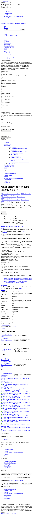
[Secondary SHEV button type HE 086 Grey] (5, 427)
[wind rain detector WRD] (8, 391)
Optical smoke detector (17, 153)
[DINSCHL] (4, 383)
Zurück (3, 290)
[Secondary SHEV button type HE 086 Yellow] (12, 388)
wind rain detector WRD (22, 391)
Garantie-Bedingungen (10, 463)
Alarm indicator (15, 156)
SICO (5, 168)
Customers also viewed (7, 400)
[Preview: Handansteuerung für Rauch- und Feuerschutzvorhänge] (16, 198)
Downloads (20, 226)
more (23, 231)
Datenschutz (7, 17)
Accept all (8, 513)
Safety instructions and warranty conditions (15, 281)
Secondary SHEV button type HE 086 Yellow (15, 389)
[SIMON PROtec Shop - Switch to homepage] (13, 23)
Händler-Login (8, 13)
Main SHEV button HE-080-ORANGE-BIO (15, 421)
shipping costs (6, 484)
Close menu (7, 133)
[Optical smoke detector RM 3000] (15, 393)
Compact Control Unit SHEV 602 (20, 399)
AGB (5, 19)
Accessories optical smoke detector (20, 162)
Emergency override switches (19, 151)
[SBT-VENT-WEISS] (5, 414)
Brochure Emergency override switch (6, 340)
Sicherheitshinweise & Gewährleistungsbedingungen (18, 279)
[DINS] (3, 423)
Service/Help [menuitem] (12, 14)
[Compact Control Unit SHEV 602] (6, 399)
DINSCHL (11, 383)
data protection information (16, 480)
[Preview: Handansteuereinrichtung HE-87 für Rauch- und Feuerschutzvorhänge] (16, 195)
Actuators (6, 142)
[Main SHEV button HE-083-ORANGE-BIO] (6, 417)
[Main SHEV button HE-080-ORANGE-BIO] (12, 420)
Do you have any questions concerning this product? (18, 278)
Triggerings (7, 145)
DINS (7, 423)
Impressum (7, 20)
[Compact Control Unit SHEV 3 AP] (15, 396)
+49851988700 (5, 439)
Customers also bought (14, 378)
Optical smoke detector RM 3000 (9, 394)
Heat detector (14, 154)
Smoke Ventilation (12, 147)
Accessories (4, 378)
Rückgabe (6, 454)
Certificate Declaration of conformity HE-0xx (6, 360)
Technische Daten (12, 226)
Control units (7, 144)
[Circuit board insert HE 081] (13, 424)
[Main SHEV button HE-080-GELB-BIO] (12, 411)
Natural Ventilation (12, 163)
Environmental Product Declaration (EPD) (6, 365)
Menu (5, 26)
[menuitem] (18, 12)
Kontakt (6, 14)
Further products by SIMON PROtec (14, 282)
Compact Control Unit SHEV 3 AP (10, 397)
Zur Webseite (4, 1)
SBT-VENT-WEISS (14, 414)
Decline (3, 513)
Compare (3, 212)
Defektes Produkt (8, 449)
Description (4, 226)
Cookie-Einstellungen (10, 11)
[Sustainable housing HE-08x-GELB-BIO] (11, 384)
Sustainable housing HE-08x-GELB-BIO (14, 385)
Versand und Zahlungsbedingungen (13, 16)
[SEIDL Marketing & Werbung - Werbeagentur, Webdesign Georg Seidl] (2, 503)
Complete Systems (9, 166)
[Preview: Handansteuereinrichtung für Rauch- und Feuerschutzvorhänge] (16, 201)
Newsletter (7, 464)
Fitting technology (9, 165)
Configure (13, 513)
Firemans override (15, 157)
